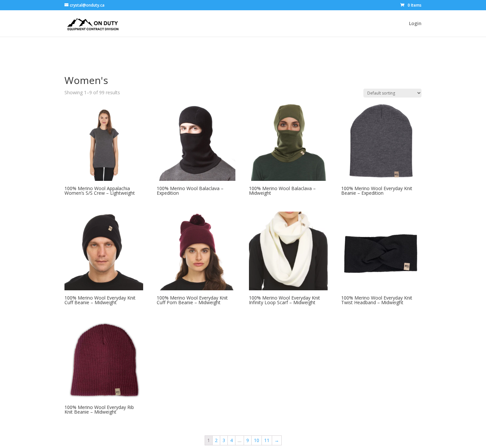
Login (415, 23)
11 (266, 440)
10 (256, 440)
